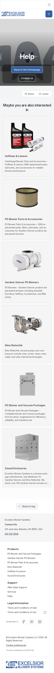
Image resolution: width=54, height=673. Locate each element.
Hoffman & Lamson (17, 571)
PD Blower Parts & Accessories (23, 562)
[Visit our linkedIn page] (40, 622)
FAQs (10, 596)
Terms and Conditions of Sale (22, 607)
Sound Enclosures (16, 575)
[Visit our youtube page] (31, 622)
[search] (49, 4)
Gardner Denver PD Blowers (22, 558)
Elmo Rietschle (15, 567)
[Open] (48, 13)
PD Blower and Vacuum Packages (24, 553)
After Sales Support (17, 587)
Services (12, 591)
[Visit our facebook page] (23, 622)
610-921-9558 (11, 534)
